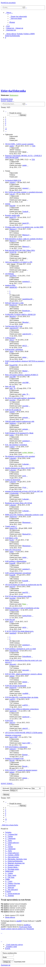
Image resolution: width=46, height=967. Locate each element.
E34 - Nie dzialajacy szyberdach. (16, 445)
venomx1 (12, 182)
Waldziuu (12, 423)
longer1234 (13, 528)
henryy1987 (13, 737)
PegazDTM (13, 365)
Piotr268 (12, 206)
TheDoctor (13, 517)
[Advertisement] (23, 64)
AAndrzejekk (14, 493)
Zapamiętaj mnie (19, 962)
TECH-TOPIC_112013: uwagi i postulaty (19, 144)
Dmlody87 (13, 687)
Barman (25, 755)
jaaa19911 (12, 276)
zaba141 (12, 722)
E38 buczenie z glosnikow (14, 349)
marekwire (13, 711)
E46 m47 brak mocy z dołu (14, 303)
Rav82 (11, 540)
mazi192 (12, 586)
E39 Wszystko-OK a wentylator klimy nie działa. (21, 697)
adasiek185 (13, 287)
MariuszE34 (26, 534)
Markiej (24, 371)
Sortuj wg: (27, 788)
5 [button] (5, 125)
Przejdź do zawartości (8, 3)
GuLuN (12, 194)
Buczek (12, 760)
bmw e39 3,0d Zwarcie (13, 550)
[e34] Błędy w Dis (11, 538)
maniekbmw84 (27, 299)
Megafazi (12, 316)
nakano (11, 676)
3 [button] (5, 121)
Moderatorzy (14, 95)
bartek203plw (14, 610)
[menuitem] (18, 16)
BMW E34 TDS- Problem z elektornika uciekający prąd (24, 515)
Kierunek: (6, 790)
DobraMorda (13, 651)
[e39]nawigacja (10, 338)
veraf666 (25, 693)
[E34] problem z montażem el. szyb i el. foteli (20, 649)
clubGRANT (13, 328)
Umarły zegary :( (11, 526)
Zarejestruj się (5, 965)
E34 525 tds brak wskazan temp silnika (18, 596)
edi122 (11, 340)
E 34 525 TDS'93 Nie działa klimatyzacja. (19, 631)
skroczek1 (12, 664)
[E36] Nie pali (10, 619)
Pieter (24, 604)
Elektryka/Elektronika (13, 90)
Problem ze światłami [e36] (14, 758)
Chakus (12, 447)
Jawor (24, 152)
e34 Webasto (9, 274)
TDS (33, 146)
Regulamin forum (7, 99)
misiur (11, 351)
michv (11, 621)
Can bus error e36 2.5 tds (13, 326)
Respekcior (13, 305)
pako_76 (12, 388)
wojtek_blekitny (27, 452)
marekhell (12, 633)
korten (11, 435)
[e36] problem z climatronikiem (15, 561)
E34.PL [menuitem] (7, 948)
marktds (12, 412)
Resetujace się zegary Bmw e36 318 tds (18, 503)
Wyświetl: (6, 788)
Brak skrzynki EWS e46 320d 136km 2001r (20, 250)
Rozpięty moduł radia (12, 215)
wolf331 (12, 699)
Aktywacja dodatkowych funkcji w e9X (18, 262)
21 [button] (6, 129)
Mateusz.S (12, 229)
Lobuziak (12, 458)
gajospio (25, 417)
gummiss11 (26, 281)
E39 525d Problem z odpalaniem (16, 747)
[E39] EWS (9, 721)
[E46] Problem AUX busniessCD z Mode (19, 433)
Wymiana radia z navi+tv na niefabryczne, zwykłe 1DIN (24, 227)
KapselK (12, 563)
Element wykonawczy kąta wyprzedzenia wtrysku (22, 608)
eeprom (7, 204)
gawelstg (12, 400)
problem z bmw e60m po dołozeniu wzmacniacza (22, 709)
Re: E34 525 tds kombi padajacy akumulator (20, 398)
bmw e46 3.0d (10, 386)
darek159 (12, 217)
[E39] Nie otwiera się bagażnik (15, 686)
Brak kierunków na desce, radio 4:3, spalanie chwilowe (24, 239)
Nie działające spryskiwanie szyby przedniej (20, 456)
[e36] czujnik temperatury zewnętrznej (18, 573)
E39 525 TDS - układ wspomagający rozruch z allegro (23, 674)
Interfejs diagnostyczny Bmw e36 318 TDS (20, 468)
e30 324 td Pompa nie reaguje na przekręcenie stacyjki (23, 585)
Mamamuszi (26, 522)
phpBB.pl (27, 925)
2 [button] (5, 119)
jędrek (11, 551)
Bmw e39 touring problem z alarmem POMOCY (21, 375)
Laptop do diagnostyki (12, 480)
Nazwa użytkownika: (10, 953)
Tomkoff (25, 211)
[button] (5, 111)
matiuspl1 (12, 749)
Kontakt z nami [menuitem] (11, 946)
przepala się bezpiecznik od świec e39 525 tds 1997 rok (24, 491)
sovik (24, 476)
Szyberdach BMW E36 (13, 180)
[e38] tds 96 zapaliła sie (13, 410)
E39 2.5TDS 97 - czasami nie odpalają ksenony (21, 770)
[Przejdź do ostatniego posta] (27, 152)
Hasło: (5, 957)
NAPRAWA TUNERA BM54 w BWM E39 (20, 314)
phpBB (18, 921)
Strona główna (10, 917)
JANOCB (12, 252)
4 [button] (5, 123)
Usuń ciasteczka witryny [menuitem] (14, 945)
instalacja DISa (10, 285)
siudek (11, 146)
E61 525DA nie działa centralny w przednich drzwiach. (24, 192)
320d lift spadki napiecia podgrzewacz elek (19, 421)
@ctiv (24, 487)
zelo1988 (12, 377)
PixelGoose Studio (25, 927)
